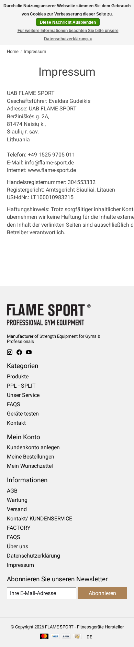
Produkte (18, 376)
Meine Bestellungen (30, 456)
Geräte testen (23, 413)
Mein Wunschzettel (30, 466)
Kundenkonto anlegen (33, 447)
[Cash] (77, 637)
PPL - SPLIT (21, 385)
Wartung (17, 500)
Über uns (17, 546)
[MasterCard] (44, 637)
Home (13, 51)
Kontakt (16, 423)
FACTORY (19, 528)
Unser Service (23, 395)
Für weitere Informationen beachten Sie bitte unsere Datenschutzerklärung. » (68, 34)
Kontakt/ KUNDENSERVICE (39, 518)
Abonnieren (102, 593)
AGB (12, 490)
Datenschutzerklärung (33, 555)
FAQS (13, 404)
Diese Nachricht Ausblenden (68, 22)
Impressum (20, 565)
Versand (17, 509)
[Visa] (55, 637)
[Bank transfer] (66, 637)
